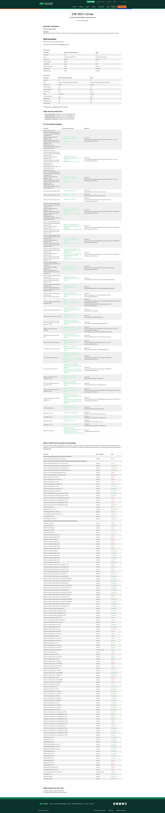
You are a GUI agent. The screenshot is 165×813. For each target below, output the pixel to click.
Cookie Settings (110, 810)
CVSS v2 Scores (46, 49)
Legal (55, 803)
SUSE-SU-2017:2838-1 (50, 114)
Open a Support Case (45, 810)
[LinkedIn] (123, 804)
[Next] (86, 20)
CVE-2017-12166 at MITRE (49, 29)
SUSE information (49, 39)
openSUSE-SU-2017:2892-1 (51, 119)
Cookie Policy (124, 810)
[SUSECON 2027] (91, 2)
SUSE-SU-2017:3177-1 (50, 117)
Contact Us (113, 6)
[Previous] (79, 20)
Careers (51, 803)
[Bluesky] (126, 804)
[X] (120, 804)
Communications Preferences (77, 803)
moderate (63, 44)
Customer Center (101, 1)
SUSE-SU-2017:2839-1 (50, 115)
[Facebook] (117, 804)
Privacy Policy (118, 810)
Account (109, 1)
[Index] (83, 20)
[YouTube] (114, 804)
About (69, 803)
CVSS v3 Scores (46, 75)
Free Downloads (122, 6)
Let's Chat (92, 803)
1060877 (55, 107)
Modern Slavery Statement (62, 803)
